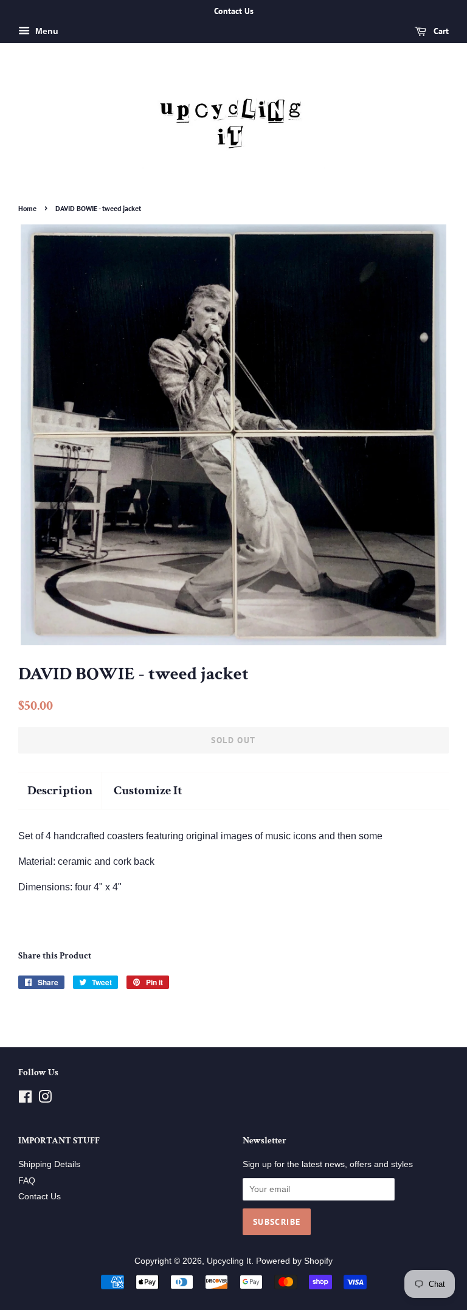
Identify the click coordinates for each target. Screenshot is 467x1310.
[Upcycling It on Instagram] (45, 1099)
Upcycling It (229, 1261)
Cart (440, 31)
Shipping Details (49, 1164)
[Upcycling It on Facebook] (25, 1099)
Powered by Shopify (294, 1261)
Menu (45, 31)
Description (59, 790)
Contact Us (39, 1196)
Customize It (148, 790)
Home (27, 208)
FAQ (26, 1180)
